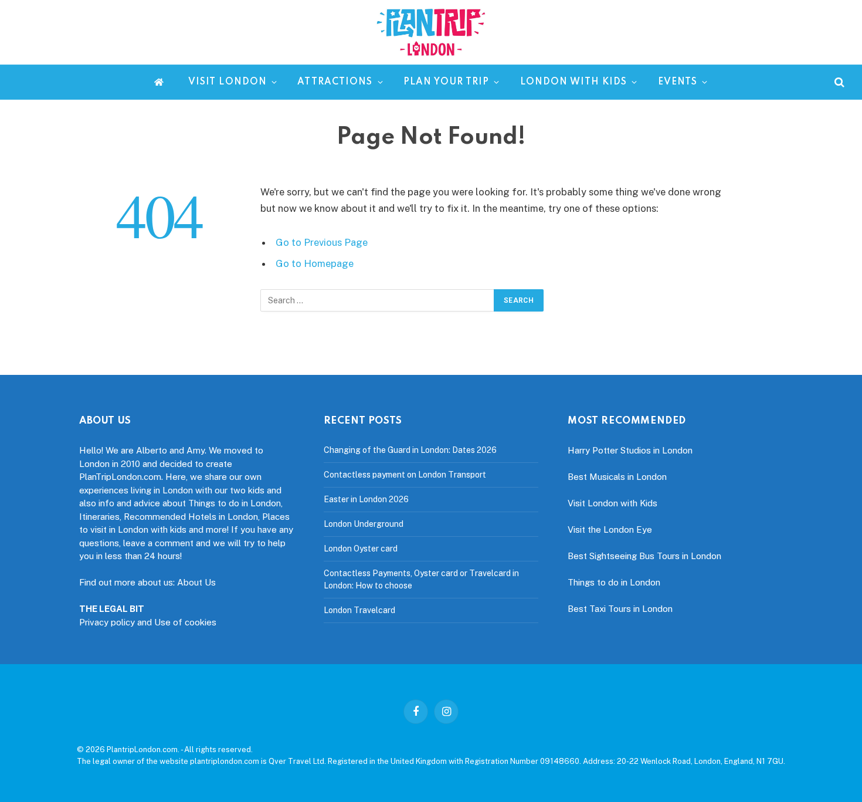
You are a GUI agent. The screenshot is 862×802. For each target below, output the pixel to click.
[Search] (838, 82)
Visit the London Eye (610, 529)
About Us (196, 582)
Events (678, 82)
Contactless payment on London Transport (405, 474)
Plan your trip (446, 82)
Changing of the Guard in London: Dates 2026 (410, 450)
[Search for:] (377, 300)
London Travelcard (359, 610)
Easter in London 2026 (366, 499)
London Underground (363, 524)
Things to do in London (614, 582)
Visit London (227, 82)
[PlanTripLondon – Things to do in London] (431, 32)
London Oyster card (361, 548)
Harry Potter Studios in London (630, 450)
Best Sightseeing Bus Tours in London (644, 556)
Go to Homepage (315, 263)
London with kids (573, 82)
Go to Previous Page (322, 242)
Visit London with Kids (612, 503)
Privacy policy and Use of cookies (147, 622)
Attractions (334, 82)
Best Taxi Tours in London (620, 609)
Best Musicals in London (617, 477)
